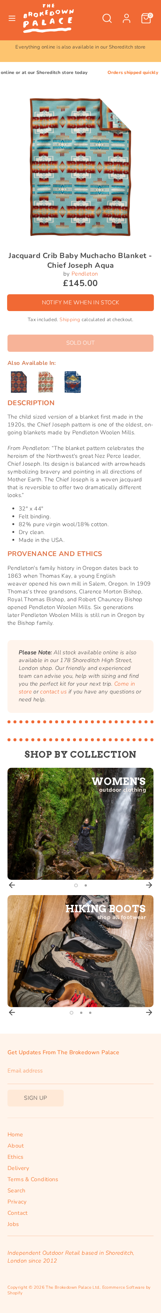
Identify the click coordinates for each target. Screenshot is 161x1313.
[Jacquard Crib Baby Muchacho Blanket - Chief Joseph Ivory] (45, 382)
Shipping (70, 319)
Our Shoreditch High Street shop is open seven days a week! (80, 47)
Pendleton (85, 273)
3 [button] (90, 1013)
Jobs (13, 1224)
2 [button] (86, 885)
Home (15, 1134)
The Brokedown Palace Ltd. (73, 1287)
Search (16, 1190)
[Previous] (11, 885)
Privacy (17, 1201)
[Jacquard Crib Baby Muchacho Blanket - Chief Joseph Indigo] (18, 382)
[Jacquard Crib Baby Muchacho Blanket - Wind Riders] (72, 382)
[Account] (126, 14)
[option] (80, 47)
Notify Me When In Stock (80, 302)
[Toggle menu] (11, 18)
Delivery (18, 1168)
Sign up (35, 1098)
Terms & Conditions (32, 1179)
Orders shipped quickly (118, 72)
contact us (53, 691)
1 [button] (76, 885)
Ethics (15, 1157)
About (15, 1145)
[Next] (149, 885)
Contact (17, 1213)
